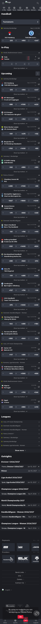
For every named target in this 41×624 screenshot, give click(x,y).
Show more (19, 450)
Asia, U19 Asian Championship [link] (12, 344)
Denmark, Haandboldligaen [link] (11, 221)
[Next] (39, 34)
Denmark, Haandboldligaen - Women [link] (15, 313)
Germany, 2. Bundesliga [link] (10, 156)
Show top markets (19, 68)
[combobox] (7, 590)
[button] (20, 53)
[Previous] (2, 34)
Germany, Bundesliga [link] (10, 79)
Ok (20, 617)
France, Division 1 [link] (8, 175)
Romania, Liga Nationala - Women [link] (14, 362)
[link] (10, 3)
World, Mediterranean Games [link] (12, 53)
